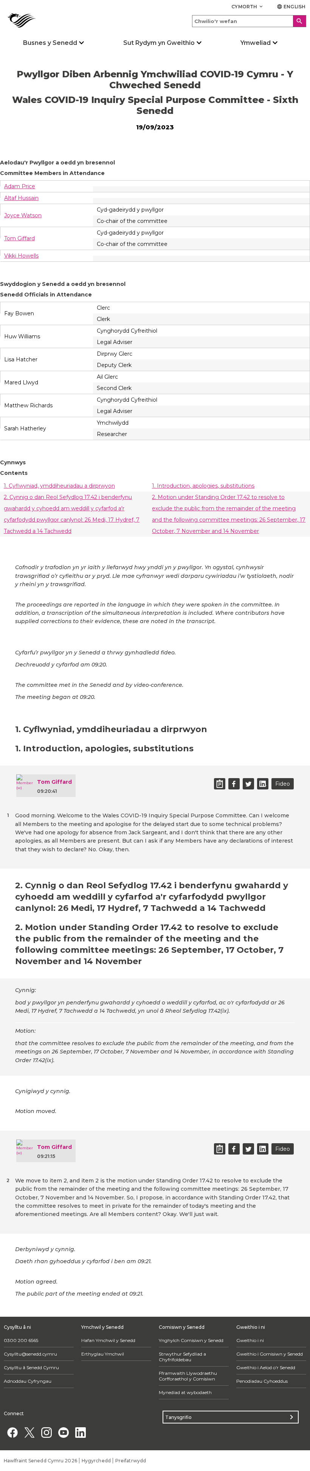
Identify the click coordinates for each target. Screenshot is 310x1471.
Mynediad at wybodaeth (185, 1392)
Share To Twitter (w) (248, 783)
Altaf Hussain (21, 198)
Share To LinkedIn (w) (262, 783)
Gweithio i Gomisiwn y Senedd (269, 1354)
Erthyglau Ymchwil (102, 1354)
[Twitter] (29, 1432)
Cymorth (247, 6)
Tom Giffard (19, 238)
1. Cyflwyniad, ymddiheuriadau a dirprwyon (59, 485)
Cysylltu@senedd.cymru (30, 1354)
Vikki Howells (21, 255)
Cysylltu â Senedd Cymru (31, 1367)
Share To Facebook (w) (234, 783)
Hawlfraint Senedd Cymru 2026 (40, 1460)
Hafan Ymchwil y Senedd (108, 1340)
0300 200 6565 (21, 1340)
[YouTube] (63, 1432)
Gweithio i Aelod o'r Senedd (265, 1367)
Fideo (282, 783)
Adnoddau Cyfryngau (27, 1381)
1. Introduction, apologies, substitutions (203, 485)
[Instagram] (46, 1432)
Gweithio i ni (250, 1340)
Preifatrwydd (130, 1460)
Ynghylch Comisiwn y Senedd (191, 1340)
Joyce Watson (23, 215)
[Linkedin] (80, 1432)
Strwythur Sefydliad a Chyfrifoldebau (182, 1356)
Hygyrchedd (96, 1460)
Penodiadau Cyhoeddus (262, 1381)
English (291, 6)
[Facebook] (12, 1432)
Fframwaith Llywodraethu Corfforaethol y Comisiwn (188, 1376)
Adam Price (19, 186)
